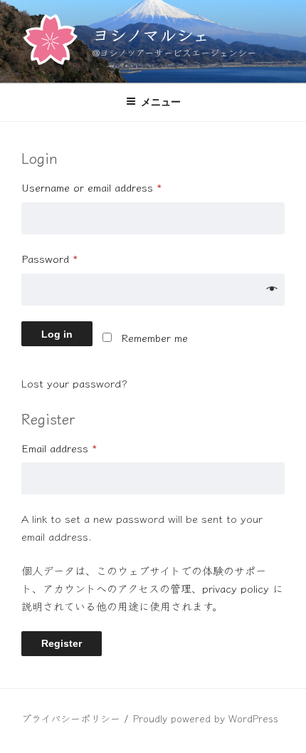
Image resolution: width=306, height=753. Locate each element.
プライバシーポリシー (70, 718)
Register (61, 643)
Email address (59, 447)
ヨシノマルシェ (151, 33)
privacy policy (235, 588)
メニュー (161, 102)
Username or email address (91, 187)
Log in (57, 334)
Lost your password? (74, 382)
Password (49, 258)
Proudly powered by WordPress (205, 718)
